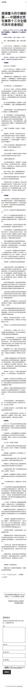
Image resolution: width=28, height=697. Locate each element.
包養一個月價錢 (16, 104)
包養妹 (4, 385)
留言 (4, 626)
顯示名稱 (5, 644)
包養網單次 (17, 71)
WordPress (19, 686)
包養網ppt (6, 435)
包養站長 (12, 358)
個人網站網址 (6, 660)
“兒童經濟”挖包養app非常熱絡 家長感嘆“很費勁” (16, 602)
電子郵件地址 (6, 652)
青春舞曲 (21, 574)
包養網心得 (4, 332)
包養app (16, 527)
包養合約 (23, 78)
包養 (8, 298)
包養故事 (14, 147)
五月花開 (3, 2)
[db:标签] (5, 577)
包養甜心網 (6, 30)
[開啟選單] (26, 2)
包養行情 (8, 458)
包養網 (8, 168)
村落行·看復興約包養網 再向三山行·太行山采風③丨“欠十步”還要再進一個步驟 (14, 595)
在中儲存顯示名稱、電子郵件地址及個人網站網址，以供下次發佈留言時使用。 (14, 668)
